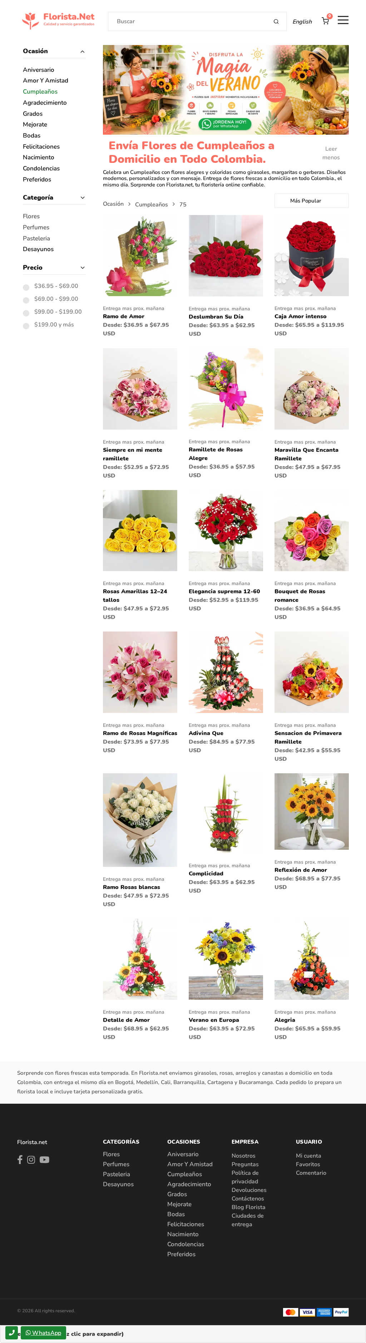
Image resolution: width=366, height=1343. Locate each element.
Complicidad (206, 874)
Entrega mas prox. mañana (133, 308)
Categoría (38, 197)
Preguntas (245, 1164)
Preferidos (37, 179)
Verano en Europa (214, 1020)
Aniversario (38, 70)
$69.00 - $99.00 (56, 299)
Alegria (284, 1020)
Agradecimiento (45, 103)
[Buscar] (276, 21)
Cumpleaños (40, 92)
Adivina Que (206, 733)
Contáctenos (248, 1199)
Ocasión (35, 51)
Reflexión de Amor (300, 870)
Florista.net (32, 1142)
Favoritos (308, 1164)
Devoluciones (249, 1190)
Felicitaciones (41, 147)
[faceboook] (20, 1161)
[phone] (11, 1332)
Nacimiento (38, 157)
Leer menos (331, 153)
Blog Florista (249, 1207)
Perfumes (36, 227)
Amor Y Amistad (45, 81)
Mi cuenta (308, 1156)
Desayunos (38, 249)
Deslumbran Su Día (216, 317)
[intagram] (31, 1161)
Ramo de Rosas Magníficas (140, 733)
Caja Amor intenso (300, 316)
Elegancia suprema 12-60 (224, 591)
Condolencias (41, 168)
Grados (33, 114)
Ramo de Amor (123, 316)
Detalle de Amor (126, 1020)
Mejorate (35, 124)
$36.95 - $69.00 (56, 286)
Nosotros (244, 1156)
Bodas (31, 136)
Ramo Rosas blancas (131, 887)
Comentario (311, 1173)
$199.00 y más (54, 325)
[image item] (140, 255)
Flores (31, 216)
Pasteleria (36, 238)
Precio (33, 267)
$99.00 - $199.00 (58, 312)
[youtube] (44, 1161)
